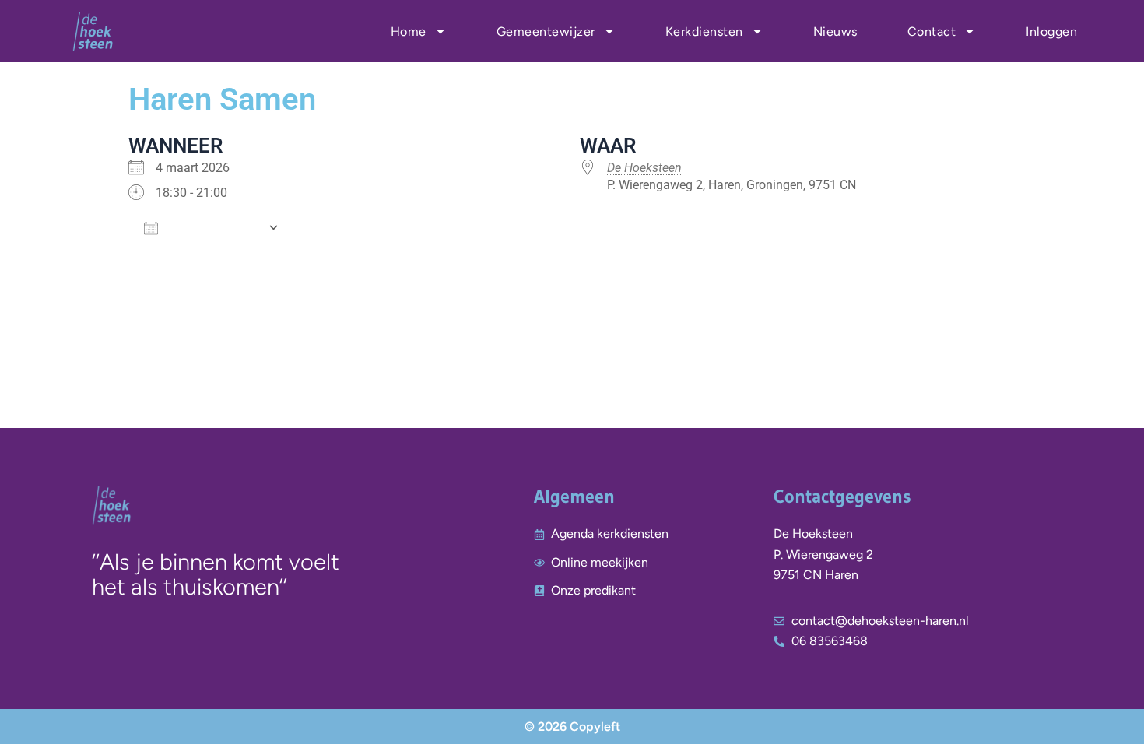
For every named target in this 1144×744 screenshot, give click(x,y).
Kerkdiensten (704, 31)
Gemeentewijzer (546, 31)
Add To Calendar (213, 227)
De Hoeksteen (644, 167)
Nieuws (835, 31)
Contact (931, 31)
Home (408, 31)
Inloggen (1051, 31)
